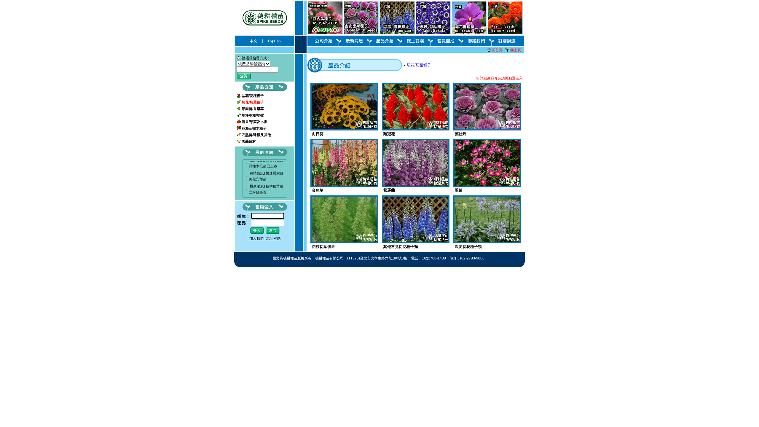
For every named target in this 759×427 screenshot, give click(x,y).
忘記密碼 (273, 238)
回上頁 (515, 50)
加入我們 (256, 238)
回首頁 (497, 50)
